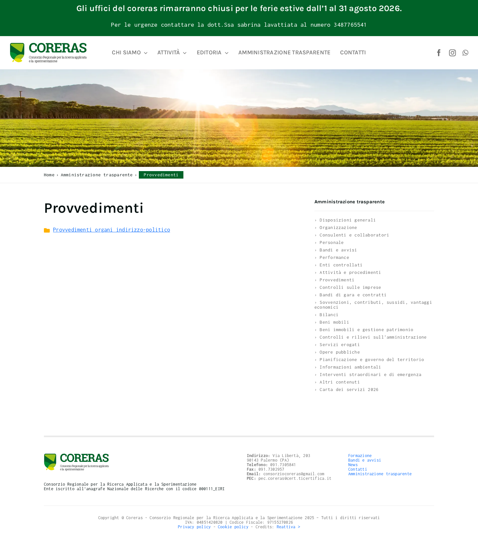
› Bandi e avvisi (335, 249)
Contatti (357, 469)
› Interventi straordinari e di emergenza (367, 374)
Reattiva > (288, 526)
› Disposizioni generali (345, 219)
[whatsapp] (465, 52)
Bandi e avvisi (364, 460)
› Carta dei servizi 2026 (346, 389)
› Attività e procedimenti (347, 272)
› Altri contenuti (337, 381)
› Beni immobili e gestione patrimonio (363, 329)
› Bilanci (326, 314)
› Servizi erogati (337, 344)
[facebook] (438, 52)
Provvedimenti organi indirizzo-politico (111, 230)
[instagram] (452, 52)
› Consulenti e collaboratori (351, 234)
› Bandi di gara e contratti (350, 294)
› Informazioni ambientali (347, 367)
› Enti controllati (338, 264)
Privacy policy (194, 526)
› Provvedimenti (334, 279)
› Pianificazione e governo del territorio (369, 359)
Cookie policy (233, 526)
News (353, 464)
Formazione (360, 455)
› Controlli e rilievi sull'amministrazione (370, 337)
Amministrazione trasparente (380, 473)
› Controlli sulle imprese (347, 287)
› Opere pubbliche (337, 352)
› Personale (329, 242)
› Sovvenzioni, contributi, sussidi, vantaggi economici (373, 305)
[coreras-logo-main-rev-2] (48, 44)
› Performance (331, 257)
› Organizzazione (335, 227)
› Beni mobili (331, 322)
